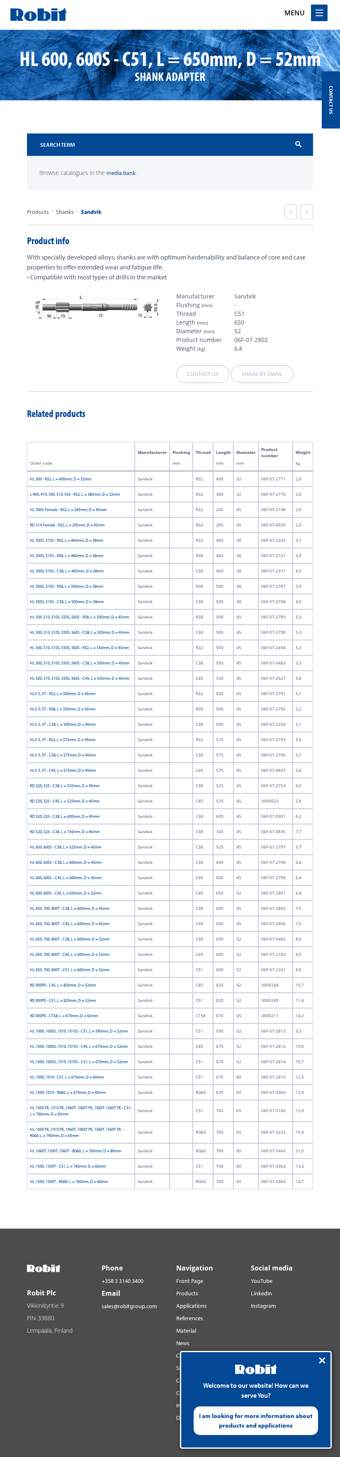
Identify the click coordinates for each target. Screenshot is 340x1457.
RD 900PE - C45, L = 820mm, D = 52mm (63, 985)
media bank (121, 173)
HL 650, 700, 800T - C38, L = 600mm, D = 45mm (69, 908)
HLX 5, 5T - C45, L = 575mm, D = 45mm (63, 770)
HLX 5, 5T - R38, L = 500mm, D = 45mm (62, 709)
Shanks (65, 212)
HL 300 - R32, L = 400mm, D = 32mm (60, 479)
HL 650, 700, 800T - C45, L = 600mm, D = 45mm (69, 923)
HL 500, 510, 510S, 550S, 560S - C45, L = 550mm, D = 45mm (79, 678)
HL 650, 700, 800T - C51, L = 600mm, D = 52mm (69, 969)
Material (186, 1330)
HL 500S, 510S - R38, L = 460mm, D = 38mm (66, 555)
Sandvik (91, 212)
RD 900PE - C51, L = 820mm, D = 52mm (63, 1000)
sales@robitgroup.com (129, 1306)
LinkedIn (261, 1293)
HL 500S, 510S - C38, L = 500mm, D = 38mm (67, 601)
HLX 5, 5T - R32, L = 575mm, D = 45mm (62, 739)
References (189, 1318)
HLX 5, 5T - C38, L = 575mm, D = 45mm (63, 755)
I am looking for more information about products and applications (256, 1420)
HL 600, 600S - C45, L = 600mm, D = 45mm (66, 877)
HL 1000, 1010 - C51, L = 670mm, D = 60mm (67, 1077)
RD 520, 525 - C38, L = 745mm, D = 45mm (65, 831)
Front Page (189, 1281)
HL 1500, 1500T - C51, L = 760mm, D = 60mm (68, 1166)
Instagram (263, 1305)
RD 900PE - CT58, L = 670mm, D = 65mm (64, 1015)
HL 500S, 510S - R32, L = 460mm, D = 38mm (66, 540)
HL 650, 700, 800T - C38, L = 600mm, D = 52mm (69, 939)
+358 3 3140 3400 (122, 1281)
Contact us (203, 374)
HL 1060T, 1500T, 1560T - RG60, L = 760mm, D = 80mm (75, 1151)
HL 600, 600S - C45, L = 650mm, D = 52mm (66, 893)
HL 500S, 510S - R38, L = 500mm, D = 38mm (66, 586)
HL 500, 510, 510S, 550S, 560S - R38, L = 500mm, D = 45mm (79, 617)
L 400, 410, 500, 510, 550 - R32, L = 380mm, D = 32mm (75, 494)
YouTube (261, 1281)
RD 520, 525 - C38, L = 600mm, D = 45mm (65, 816)
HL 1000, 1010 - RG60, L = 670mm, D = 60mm (68, 1092)
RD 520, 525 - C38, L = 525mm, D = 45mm (65, 785)
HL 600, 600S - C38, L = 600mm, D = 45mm (66, 862)
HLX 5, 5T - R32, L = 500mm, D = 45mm (62, 693)
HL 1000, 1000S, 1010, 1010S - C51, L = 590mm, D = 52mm (79, 1031)
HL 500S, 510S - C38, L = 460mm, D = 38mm (67, 571)
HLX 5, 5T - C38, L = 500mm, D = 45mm (63, 724)
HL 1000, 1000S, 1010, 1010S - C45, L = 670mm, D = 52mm (79, 1046)
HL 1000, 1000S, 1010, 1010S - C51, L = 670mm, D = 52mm (79, 1061)
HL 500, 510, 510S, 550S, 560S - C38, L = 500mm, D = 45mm (79, 632)
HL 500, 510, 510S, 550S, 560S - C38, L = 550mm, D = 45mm (79, 663)
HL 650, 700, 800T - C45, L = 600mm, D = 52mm (69, 954)
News (182, 1343)
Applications (191, 1305)
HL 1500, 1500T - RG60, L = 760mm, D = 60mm (69, 1181)
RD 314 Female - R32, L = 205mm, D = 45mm (67, 525)
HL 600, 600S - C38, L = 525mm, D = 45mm (66, 847)
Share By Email (262, 374)
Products (38, 212)
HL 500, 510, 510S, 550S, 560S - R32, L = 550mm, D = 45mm (79, 647)
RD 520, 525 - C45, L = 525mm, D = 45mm (65, 801)
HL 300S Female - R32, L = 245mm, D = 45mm (68, 509)
